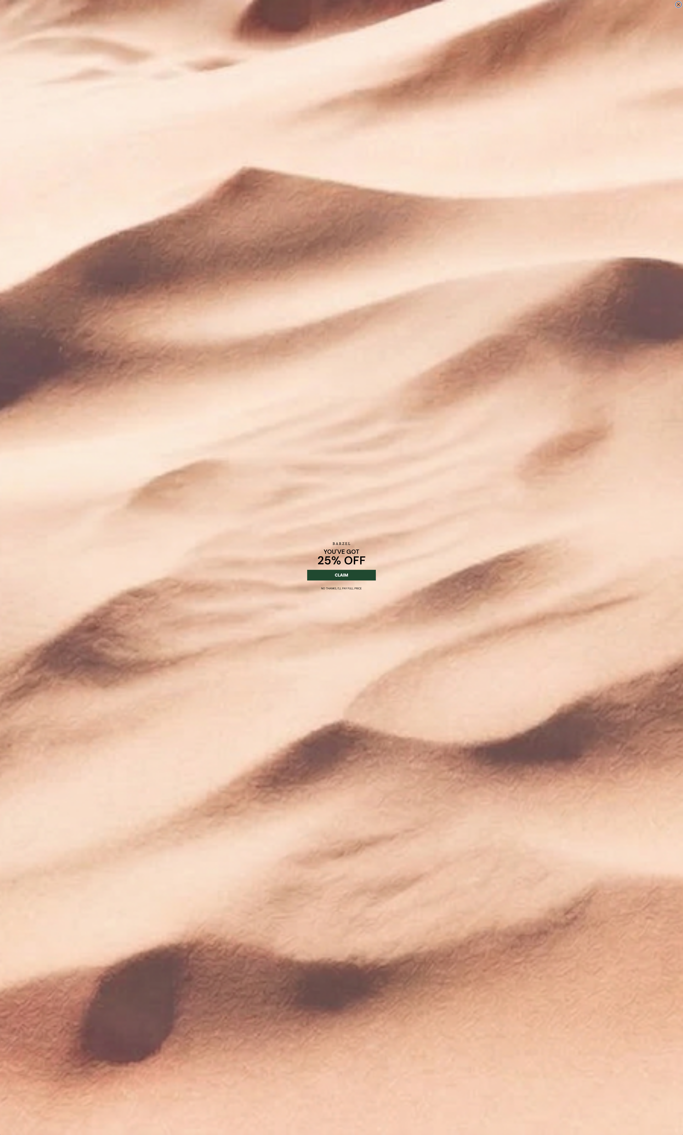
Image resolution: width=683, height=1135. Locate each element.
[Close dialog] (678, 4)
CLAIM (341, 575)
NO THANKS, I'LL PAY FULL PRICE (341, 588)
